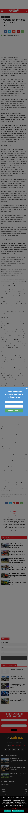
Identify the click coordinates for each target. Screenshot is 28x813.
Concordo (7, 810)
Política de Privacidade (18, 810)
